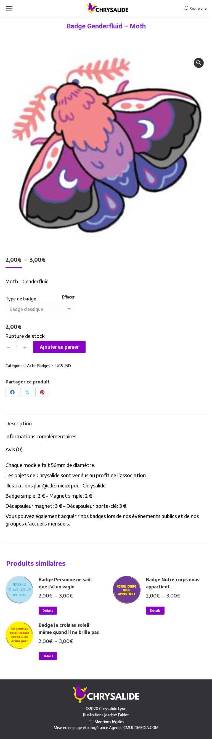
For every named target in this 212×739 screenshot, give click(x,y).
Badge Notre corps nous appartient (172, 583)
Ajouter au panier (59, 347)
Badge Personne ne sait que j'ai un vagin (65, 583)
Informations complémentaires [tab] (41, 436)
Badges (43, 365)
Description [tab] (19, 423)
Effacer (68, 297)
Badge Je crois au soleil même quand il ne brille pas (69, 628)
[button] (199, 63)
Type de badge (21, 299)
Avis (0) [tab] (14, 449)
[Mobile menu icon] (9, 8)
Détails (48, 611)
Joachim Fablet (116, 715)
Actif (31, 365)
